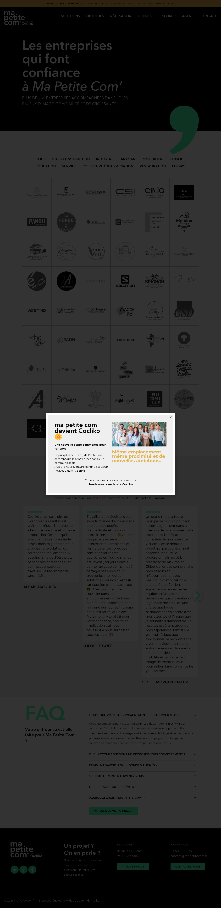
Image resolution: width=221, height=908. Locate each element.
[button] (171, 417)
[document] (110, 454)
